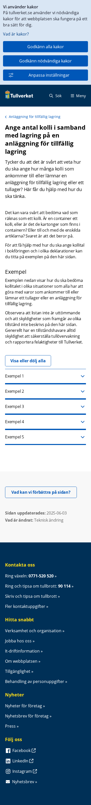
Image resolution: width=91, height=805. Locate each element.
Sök (58, 95)
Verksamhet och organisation (33, 630)
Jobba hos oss (18, 641)
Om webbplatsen (21, 661)
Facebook (22, 750)
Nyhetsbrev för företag (27, 716)
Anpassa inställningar (49, 75)
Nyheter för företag (23, 706)
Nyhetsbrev (23, 781)
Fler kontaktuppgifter (25, 606)
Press (10, 726)
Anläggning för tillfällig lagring (34, 116)
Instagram (22, 771)
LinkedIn (20, 761)
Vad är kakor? (16, 34)
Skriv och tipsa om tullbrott (31, 596)
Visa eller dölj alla (28, 361)
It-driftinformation (22, 651)
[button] (45, 376)
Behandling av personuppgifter (34, 681)
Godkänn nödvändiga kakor (45, 61)
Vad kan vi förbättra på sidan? (44, 492)
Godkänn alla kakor (45, 46)
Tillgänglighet (17, 671)
